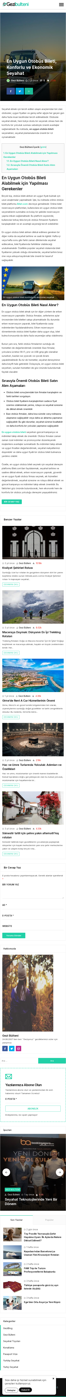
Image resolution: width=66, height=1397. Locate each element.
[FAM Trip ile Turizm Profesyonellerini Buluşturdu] (12, 1269)
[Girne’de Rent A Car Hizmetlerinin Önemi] (33, 675)
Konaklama (8, 1347)
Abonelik (33, 1108)
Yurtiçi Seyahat (10, 1367)
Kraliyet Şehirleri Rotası (17, 567)
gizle (43, 147)
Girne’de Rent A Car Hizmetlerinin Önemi (28, 700)
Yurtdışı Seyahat (11, 1360)
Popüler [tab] (49, 1220)
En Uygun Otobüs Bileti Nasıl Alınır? (28, 161)
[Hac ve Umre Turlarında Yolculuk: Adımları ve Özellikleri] (33, 739)
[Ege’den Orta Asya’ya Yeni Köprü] (12, 1302)
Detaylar (11, 1390)
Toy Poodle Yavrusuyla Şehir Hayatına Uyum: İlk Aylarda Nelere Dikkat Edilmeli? (42, 1237)
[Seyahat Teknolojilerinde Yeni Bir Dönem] (33, 1172)
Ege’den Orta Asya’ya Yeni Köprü (42, 1302)
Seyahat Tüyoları (11, 1341)
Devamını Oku (11, 584)
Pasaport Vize (10, 1354)
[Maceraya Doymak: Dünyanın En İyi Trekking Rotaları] (33, 607)
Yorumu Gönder (13, 935)
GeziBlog (7, 1328)
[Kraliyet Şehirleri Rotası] (33, 542)
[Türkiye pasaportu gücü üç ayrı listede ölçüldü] (12, 1286)
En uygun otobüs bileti (14, 432)
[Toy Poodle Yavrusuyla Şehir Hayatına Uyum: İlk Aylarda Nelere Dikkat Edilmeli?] (12, 1234)
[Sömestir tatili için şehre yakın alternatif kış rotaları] (33, 808)
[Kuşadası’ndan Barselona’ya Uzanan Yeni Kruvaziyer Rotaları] (12, 1252)
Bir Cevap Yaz (11, 502)
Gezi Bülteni (17, 80)
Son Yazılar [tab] (16, 1220)
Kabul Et (25, 1390)
